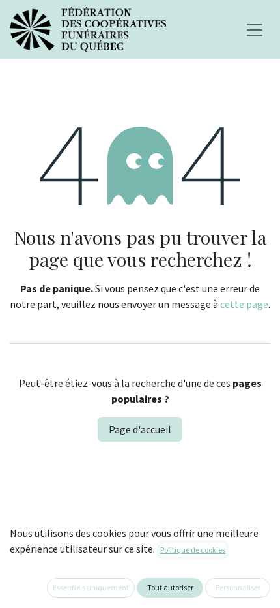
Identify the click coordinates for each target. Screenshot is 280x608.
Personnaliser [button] (238, 587)
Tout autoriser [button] (170, 587)
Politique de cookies (192, 550)
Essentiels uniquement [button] (91, 587)
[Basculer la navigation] (254, 29)
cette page (244, 304)
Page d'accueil (140, 429)
